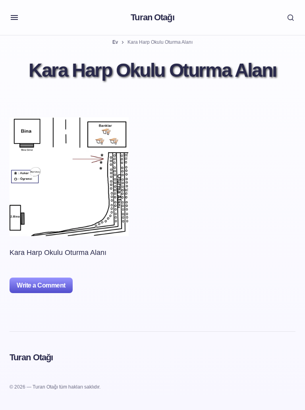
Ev (115, 42)
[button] (14, 17)
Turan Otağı (152, 17)
